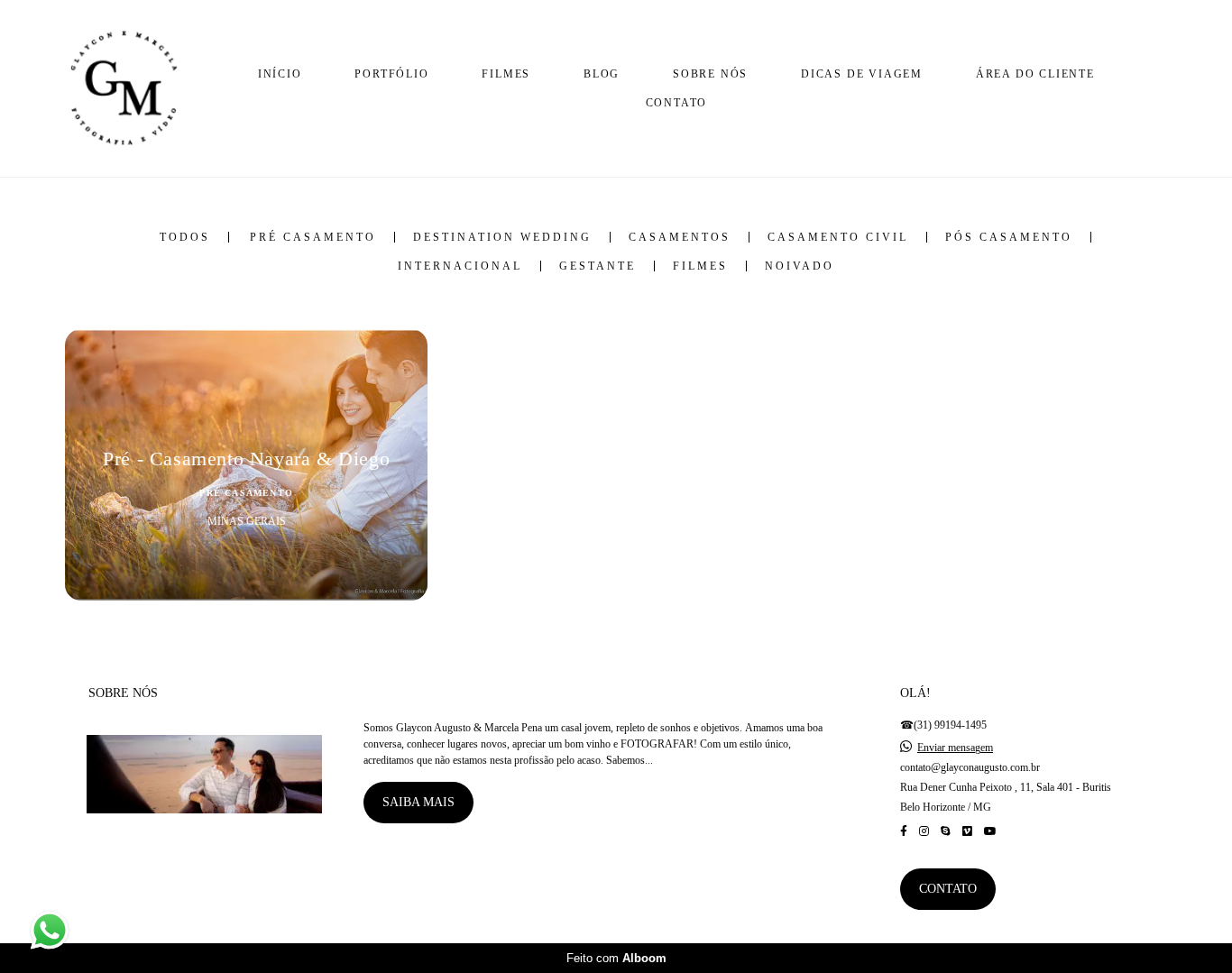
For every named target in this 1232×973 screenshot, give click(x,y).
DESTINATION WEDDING (502, 237)
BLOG (602, 74)
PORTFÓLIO (391, 74)
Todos (185, 237)
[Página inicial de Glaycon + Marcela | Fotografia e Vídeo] (123, 88)
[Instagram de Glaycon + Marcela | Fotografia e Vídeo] (924, 831)
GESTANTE (597, 266)
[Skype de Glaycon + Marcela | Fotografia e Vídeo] (946, 831)
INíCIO (280, 74)
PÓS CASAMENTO (1008, 237)
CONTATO (677, 102)
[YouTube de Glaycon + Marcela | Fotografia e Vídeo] (990, 831)
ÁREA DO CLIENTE (1035, 74)
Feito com (616, 958)
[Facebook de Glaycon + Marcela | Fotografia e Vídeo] (903, 831)
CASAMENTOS (680, 237)
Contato (948, 888)
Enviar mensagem (955, 747)
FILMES (506, 74)
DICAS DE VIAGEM (862, 74)
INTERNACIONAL (460, 266)
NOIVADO (799, 266)
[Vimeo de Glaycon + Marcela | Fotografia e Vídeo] (967, 831)
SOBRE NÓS (710, 74)
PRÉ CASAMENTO (313, 237)
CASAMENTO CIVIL (838, 237)
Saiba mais (418, 802)
